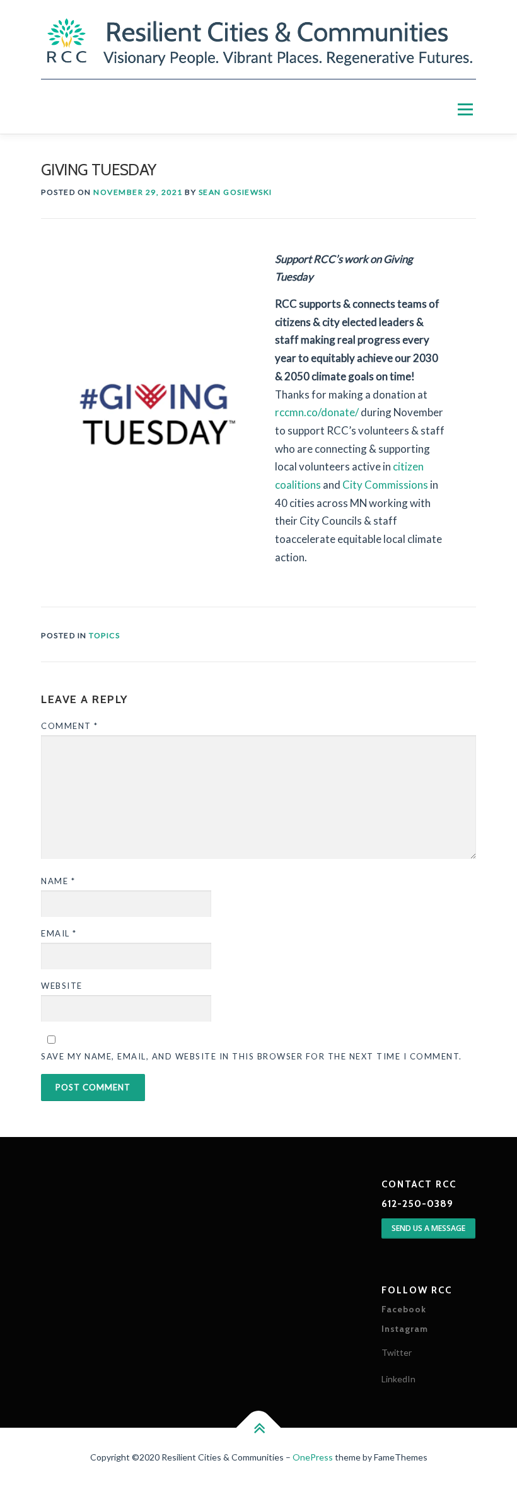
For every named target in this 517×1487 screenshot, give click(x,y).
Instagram (404, 1328)
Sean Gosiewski (235, 192)
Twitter (396, 1352)
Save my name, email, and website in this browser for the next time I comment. (251, 1056)
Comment (69, 726)
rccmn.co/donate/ (317, 412)
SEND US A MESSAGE (428, 1228)
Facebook (403, 1309)
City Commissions (385, 484)
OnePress (313, 1457)
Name (58, 881)
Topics (104, 635)
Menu (465, 110)
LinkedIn (398, 1378)
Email (59, 933)
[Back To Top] (258, 1427)
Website (62, 986)
